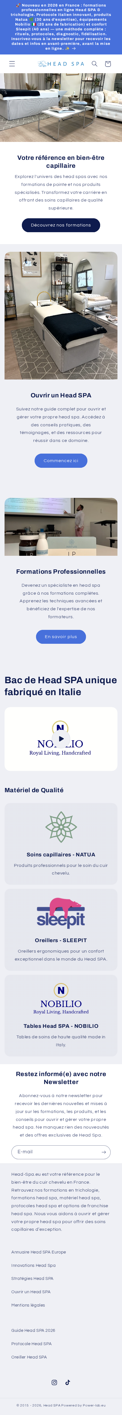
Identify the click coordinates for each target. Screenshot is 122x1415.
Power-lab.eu (94, 1405)
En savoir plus (61, 636)
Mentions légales (28, 1305)
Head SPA (52, 1405)
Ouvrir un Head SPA (31, 1292)
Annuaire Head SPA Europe (38, 1252)
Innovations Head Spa (33, 1265)
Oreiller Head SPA (29, 1357)
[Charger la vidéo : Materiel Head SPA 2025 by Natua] (61, 739)
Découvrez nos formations (61, 225)
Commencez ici (61, 460)
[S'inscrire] (103, 1152)
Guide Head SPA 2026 (33, 1330)
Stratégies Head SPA (32, 1278)
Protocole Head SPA (31, 1344)
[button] (11, 63)
